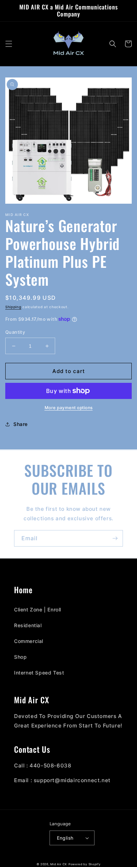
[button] (9, 44)
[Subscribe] (115, 538)
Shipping (13, 307)
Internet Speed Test (39, 673)
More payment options (69, 407)
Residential (28, 625)
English (65, 838)
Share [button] (20, 424)
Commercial (28, 641)
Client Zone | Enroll (37, 609)
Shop (20, 657)
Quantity (15, 332)
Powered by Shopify (84, 864)
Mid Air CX (58, 864)
